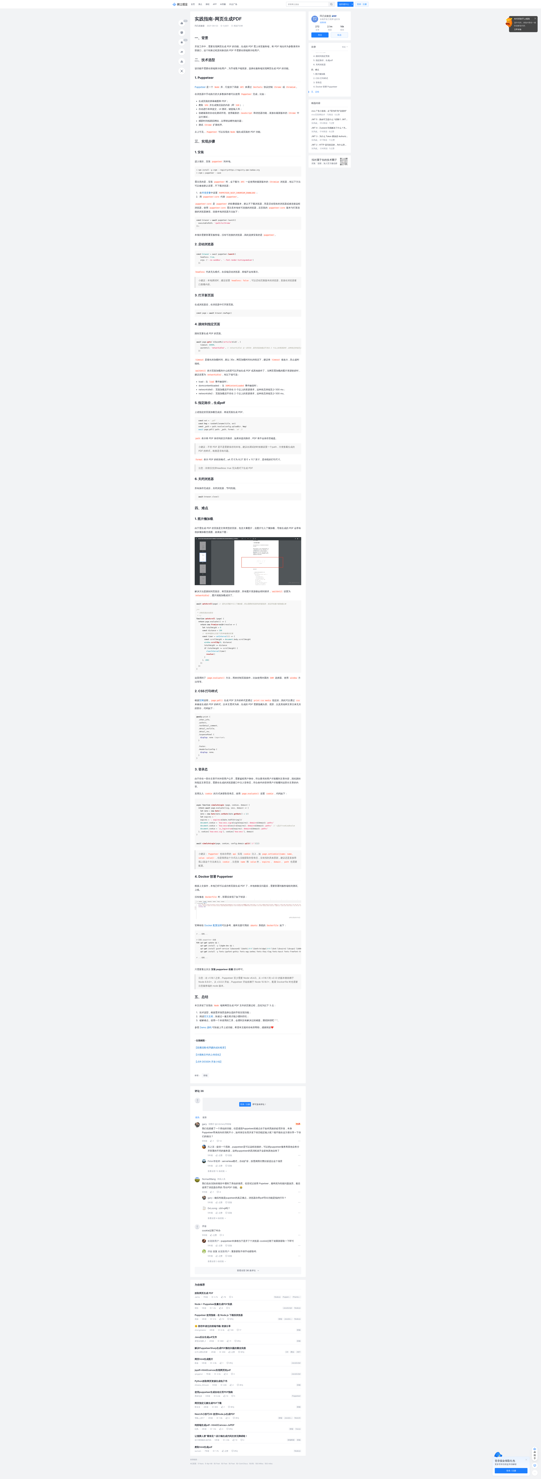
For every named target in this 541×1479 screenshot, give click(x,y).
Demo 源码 (205, 1027)
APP (215, 4)
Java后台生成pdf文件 (206, 1337)
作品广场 (233, 4)
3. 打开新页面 (319, 52)
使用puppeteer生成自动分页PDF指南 (214, 1392)
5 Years (201, 1464)
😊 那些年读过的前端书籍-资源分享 (213, 1326)
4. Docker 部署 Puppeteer (325, 86)
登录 (362, 4)
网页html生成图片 (204, 1359)
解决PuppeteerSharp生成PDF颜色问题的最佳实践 (220, 1348)
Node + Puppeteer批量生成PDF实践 (213, 1304)
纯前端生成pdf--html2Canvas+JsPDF (214, 1425)
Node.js (277, 1297)
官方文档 (208, 1016)
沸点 (200, 4)
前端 (280, 1319)
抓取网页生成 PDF (204, 1293)
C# (287, 1352)
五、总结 (315, 91)
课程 (207, 4)
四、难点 (315, 69)
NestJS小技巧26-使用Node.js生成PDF (215, 1414)
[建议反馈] (535, 1465)
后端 (298, 1341)
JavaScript (287, 1308)
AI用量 (223, 4)
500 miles (268, 1464)
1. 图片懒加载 (319, 74)
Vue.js (298, 1429)
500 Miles (259, 1464)
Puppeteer (200, 87)
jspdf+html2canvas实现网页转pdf (213, 1370)
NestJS (297, 1418)
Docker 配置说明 (213, 925)
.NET (298, 1352)
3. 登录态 (317, 82)
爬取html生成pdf (203, 1447)
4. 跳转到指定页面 (321, 56)
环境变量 (206, 192)
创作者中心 (344, 4)
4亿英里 (193, 1464)
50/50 (251, 1464)
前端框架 (291, 1440)
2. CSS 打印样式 (320, 78)
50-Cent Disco (242, 1464)
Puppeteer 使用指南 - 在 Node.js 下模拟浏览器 (219, 1315)
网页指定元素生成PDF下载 (208, 1403)
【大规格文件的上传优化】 (208, 1054)
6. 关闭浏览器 (319, 64)
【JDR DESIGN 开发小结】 (208, 1061)
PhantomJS (297, 1297)
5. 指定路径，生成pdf (323, 60)
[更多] (535, 1473)
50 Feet (217, 1464)
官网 (201, 700)
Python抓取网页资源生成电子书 (211, 1381)
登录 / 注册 (245, 1104)
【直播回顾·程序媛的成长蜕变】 (211, 1047)
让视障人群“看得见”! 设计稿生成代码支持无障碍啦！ (221, 1436)
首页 (193, 4)
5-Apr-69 (208, 1464)
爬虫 (292, 1352)
